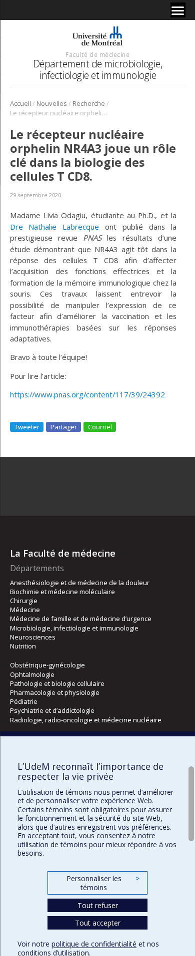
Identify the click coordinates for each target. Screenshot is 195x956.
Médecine (25, 609)
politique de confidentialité (94, 944)
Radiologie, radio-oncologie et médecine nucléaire (86, 719)
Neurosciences (33, 637)
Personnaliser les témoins (103, 883)
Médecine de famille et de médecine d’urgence (81, 618)
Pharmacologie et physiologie (55, 692)
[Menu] (178, 9)
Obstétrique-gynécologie (47, 664)
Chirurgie (24, 600)
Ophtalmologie (32, 674)
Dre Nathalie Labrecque (55, 227)
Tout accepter (97, 923)
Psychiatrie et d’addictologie (52, 710)
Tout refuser (98, 905)
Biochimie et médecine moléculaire (62, 591)
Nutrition (23, 645)
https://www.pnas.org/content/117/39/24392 (87, 394)
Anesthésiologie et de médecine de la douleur (80, 582)
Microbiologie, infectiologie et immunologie (74, 628)
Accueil (20, 103)
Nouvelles (51, 103)
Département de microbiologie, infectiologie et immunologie (97, 69)
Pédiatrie (24, 701)
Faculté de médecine (98, 54)
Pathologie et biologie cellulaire (57, 683)
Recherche (88, 103)
